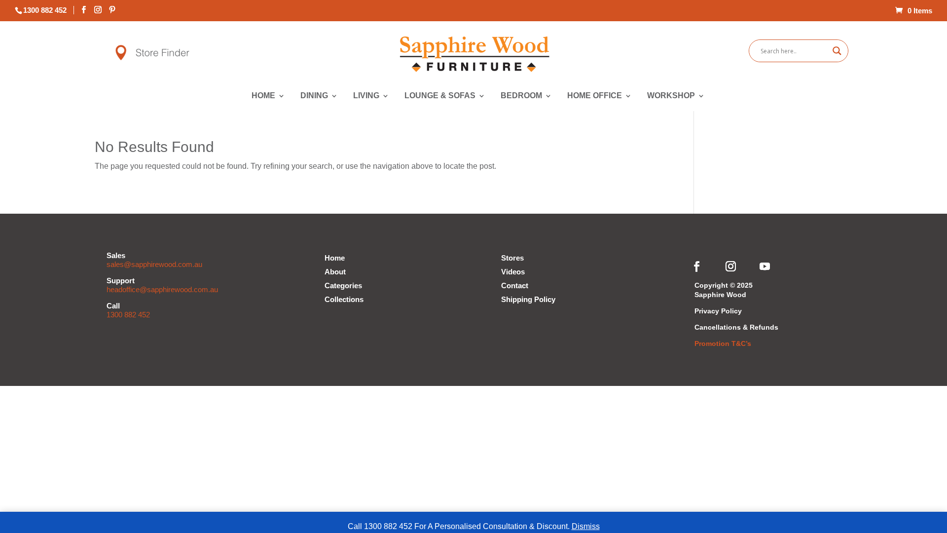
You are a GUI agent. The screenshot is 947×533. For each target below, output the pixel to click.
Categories (343, 285)
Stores (512, 258)
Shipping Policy (528, 299)
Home (263, 96)
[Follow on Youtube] (765, 266)
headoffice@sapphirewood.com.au (162, 289)
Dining (314, 96)
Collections (344, 299)
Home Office (595, 96)
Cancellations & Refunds (736, 327)
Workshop (671, 96)
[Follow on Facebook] (697, 266)
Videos (513, 271)
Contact (514, 285)
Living (366, 96)
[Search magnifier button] (837, 51)
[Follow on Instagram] (731, 266)
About (335, 271)
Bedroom (521, 96)
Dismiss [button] (586, 526)
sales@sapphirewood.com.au (154, 264)
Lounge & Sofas (440, 96)
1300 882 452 (128, 314)
